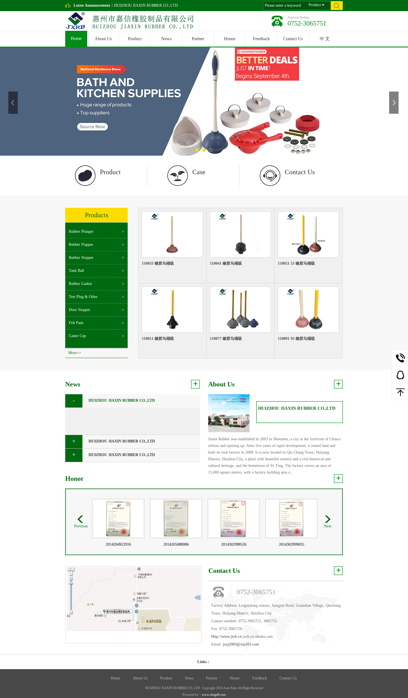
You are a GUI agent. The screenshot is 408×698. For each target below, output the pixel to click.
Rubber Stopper (81, 258)
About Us (103, 38)
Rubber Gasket (80, 284)
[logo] (128, 21)
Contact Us (293, 38)
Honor (229, 38)
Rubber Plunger (81, 231)
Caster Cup (77, 336)
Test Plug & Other (83, 297)
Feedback (261, 38)
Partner (198, 38)
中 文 (325, 38)
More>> (74, 353)
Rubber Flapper (81, 244)
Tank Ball (76, 271)
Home (76, 38)
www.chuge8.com (214, 695)
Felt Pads (76, 323)
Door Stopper (79, 310)
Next (394, 103)
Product (135, 38)
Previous (13, 103)
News (166, 38)
